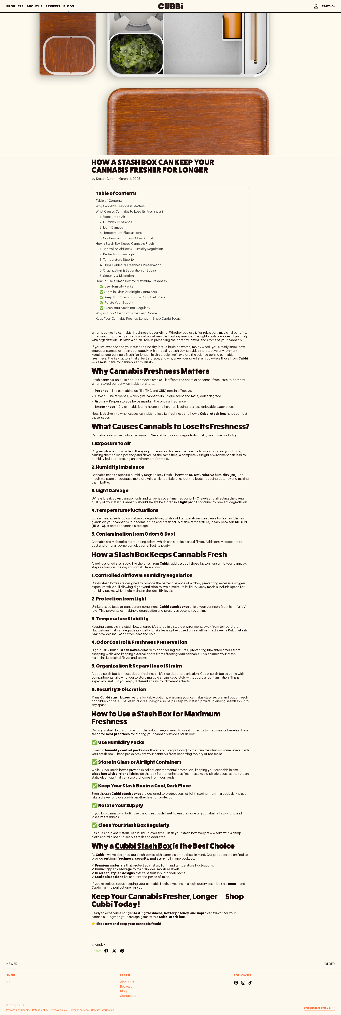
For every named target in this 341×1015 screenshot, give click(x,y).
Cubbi (20, 1005)
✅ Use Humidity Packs (116, 286)
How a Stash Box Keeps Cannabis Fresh (125, 243)
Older (329, 964)
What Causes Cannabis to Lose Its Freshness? (129, 211)
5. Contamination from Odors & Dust (126, 238)
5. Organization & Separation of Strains (128, 270)
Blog (123, 991)
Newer (11, 964)
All (8, 982)
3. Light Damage (111, 227)
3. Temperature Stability (117, 259)
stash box (215, 883)
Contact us (128, 995)
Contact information (102, 1010)
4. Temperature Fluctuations (121, 232)
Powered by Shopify (18, 1010)
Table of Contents (109, 200)
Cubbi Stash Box (143, 846)
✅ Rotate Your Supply (116, 302)
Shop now (104, 923)
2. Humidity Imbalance (116, 222)
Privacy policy (59, 1010)
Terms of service (79, 1010)
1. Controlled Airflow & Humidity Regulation (131, 249)
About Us (127, 982)
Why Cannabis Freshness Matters (120, 206)
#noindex (98, 944)
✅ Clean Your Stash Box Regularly (125, 308)
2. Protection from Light (117, 254)
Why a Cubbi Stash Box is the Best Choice (126, 313)
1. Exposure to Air (112, 217)
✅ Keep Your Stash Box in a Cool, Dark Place (133, 297)
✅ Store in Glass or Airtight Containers (128, 292)
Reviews (126, 986)
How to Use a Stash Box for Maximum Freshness (131, 281)
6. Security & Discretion (117, 275)
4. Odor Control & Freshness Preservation (130, 265)
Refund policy (40, 1010)
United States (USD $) (318, 1007)
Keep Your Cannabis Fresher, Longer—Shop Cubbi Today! (138, 318)
